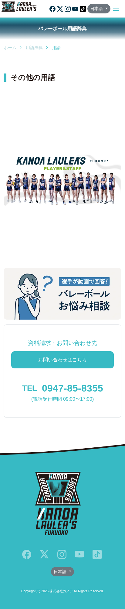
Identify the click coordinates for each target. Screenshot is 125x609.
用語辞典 (34, 47)
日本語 (97, 8)
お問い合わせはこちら (62, 359)
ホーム (10, 47)
